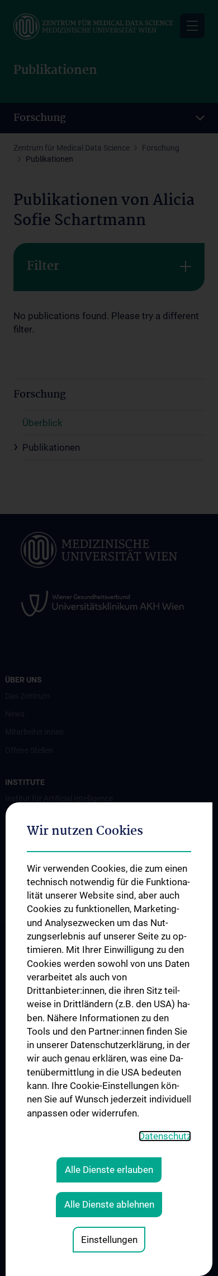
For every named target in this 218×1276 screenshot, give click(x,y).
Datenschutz (165, 1136)
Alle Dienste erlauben (109, 1169)
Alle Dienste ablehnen (109, 1204)
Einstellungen (109, 1239)
